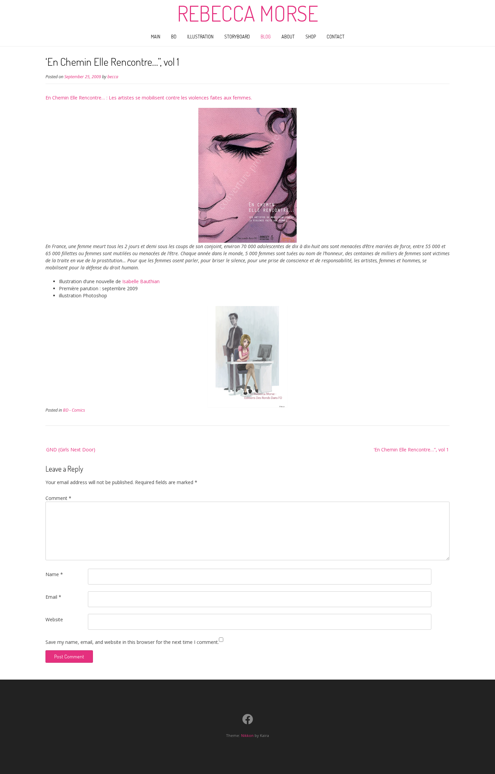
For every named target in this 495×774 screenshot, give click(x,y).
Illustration (200, 36)
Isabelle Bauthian (140, 281)
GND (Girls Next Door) (70, 449)
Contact (335, 36)
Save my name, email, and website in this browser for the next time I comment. (132, 642)
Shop (310, 36)
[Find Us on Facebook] (247, 719)
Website (54, 619)
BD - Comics (74, 410)
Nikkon (247, 735)
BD (173, 36)
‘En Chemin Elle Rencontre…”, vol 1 (411, 449)
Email (53, 597)
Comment (58, 498)
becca (112, 77)
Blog (266, 36)
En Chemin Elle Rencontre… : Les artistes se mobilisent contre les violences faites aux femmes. (148, 97)
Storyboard (237, 36)
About (288, 36)
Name (54, 574)
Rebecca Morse (247, 13)
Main (155, 36)
